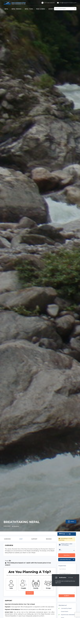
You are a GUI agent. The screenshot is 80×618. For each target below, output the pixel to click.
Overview (7, 539)
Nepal (6, 9)
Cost (21, 539)
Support (34, 539)
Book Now (67, 555)
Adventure (52, 9)
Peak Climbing (40, 9)
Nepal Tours (29, 9)
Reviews (49, 539)
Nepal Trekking (16, 9)
